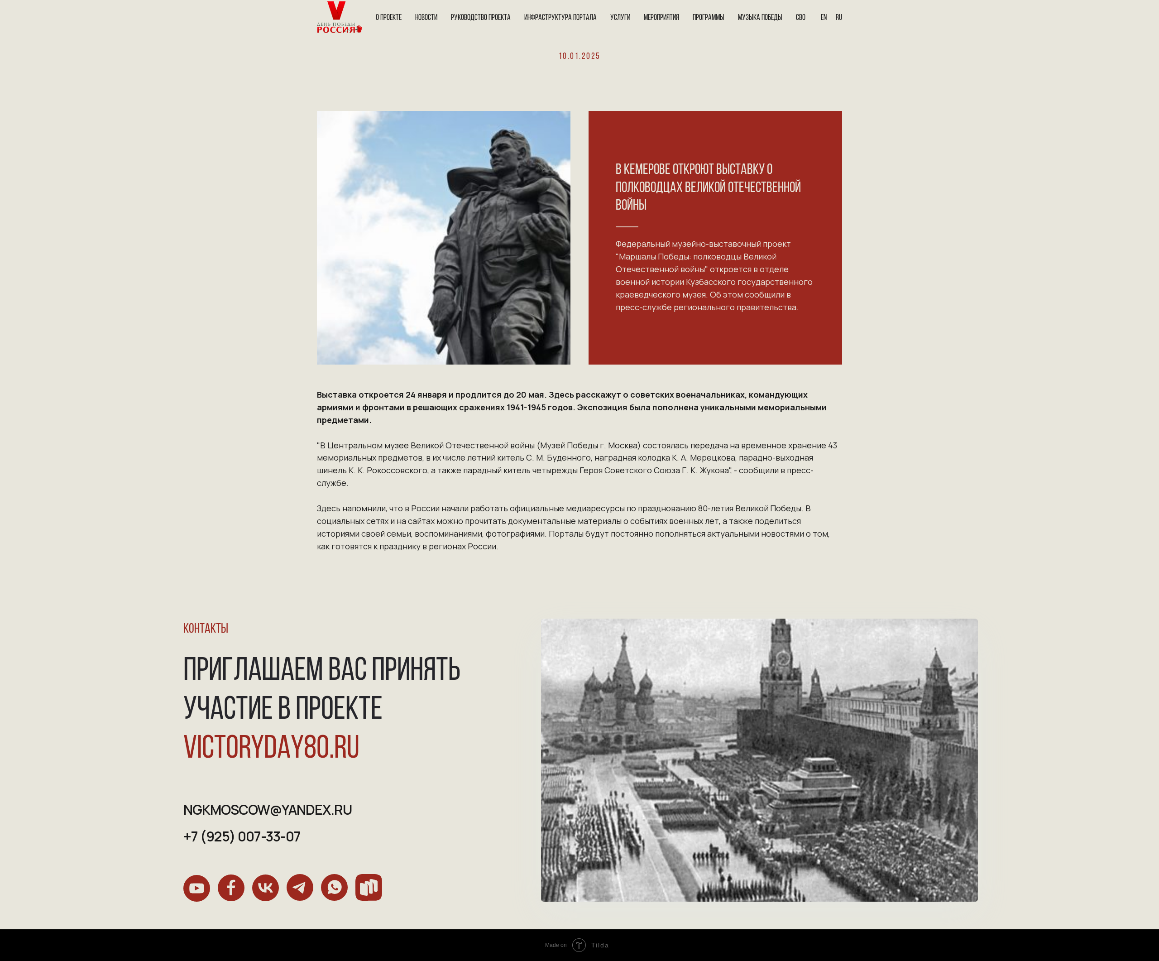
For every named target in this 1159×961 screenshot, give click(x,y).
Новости (426, 18)
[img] (196, 888)
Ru (839, 18)
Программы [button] (708, 18)
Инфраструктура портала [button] (560, 18)
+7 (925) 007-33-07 (242, 836)
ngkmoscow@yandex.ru (267, 809)
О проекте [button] (389, 18)
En (824, 18)
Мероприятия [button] (661, 18)
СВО (800, 18)
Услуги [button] (620, 18)
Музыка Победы (760, 18)
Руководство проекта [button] (481, 18)
